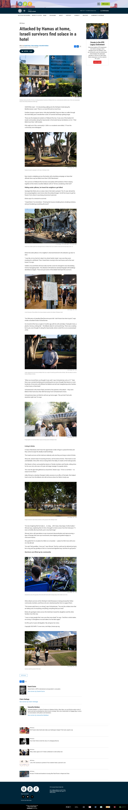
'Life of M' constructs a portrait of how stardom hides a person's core (48, 762)
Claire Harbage (35, 45)
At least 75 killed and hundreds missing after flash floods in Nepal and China (49, 773)
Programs (53, 15)
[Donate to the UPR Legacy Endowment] (97, 31)
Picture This (74, 711)
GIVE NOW (97, 62)
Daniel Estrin (27, 45)
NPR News (22, 23)
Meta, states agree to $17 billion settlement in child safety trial (46, 751)
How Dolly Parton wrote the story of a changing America (44, 741)
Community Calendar (97, 15)
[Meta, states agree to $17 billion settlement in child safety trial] (24, 752)
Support (68, 15)
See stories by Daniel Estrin (36, 691)
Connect (77, 15)
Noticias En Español (24, 15)
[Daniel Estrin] (23, 690)
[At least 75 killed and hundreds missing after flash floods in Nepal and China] (24, 774)
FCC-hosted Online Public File (56, 787)
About (61, 15)
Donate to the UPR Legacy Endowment (97, 43)
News (44, 15)
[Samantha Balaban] (23, 710)
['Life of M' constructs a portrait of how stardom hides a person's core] (24, 763)
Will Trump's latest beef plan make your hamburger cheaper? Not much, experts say (51, 730)
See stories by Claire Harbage (29, 702)
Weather (85, 15)
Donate (106, 4)
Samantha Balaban (43, 45)
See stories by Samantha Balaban (38, 715)
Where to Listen (37, 15)
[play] (20, 11)
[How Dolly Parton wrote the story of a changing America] (24, 741)
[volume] (24, 10)
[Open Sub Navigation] (47, 15)
